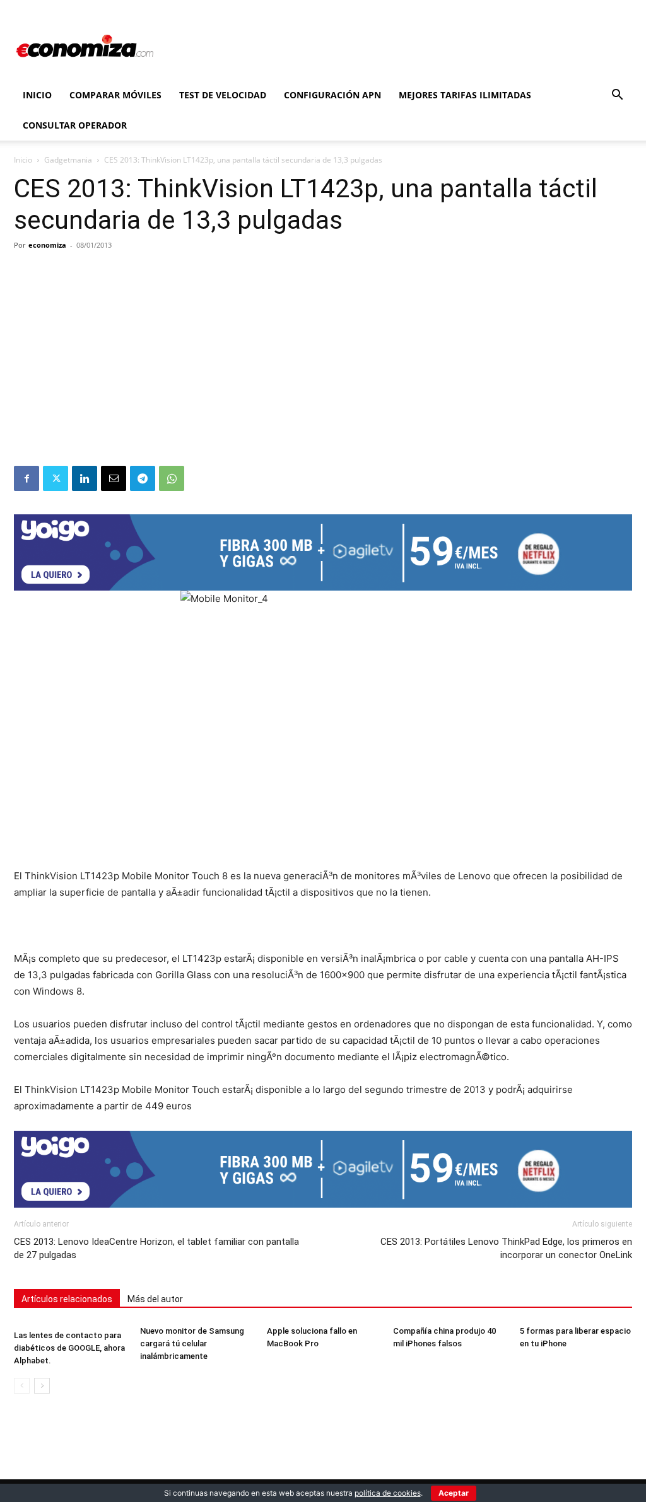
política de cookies (388, 1493)
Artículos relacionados (66, 1299)
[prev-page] (22, 1386)
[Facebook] (26, 478)
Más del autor (155, 1299)
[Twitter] (55, 478)
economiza (47, 245)
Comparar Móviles (115, 95)
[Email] (113, 478)
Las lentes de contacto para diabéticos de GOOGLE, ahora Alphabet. (69, 1348)
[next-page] (42, 1386)
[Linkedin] (84, 478)
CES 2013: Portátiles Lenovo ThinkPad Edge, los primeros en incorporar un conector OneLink (506, 1248)
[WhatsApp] (171, 478)
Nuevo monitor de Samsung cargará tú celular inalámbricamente (192, 1343)
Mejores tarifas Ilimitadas (465, 95)
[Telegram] (142, 478)
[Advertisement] (323, 371)
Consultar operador (75, 125)
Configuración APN (332, 95)
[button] (617, 96)
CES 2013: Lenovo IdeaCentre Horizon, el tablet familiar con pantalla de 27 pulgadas (156, 1248)
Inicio (37, 95)
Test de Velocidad (222, 95)
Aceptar (453, 1493)
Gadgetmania (68, 159)
